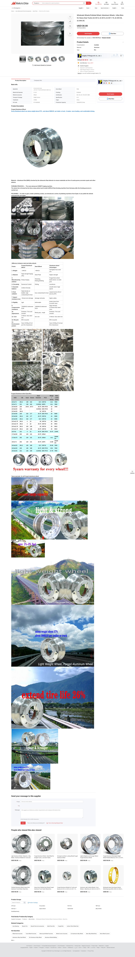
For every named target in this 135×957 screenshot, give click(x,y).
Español (36, 947)
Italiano (59, 947)
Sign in (122, 4)
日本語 (84, 947)
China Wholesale (61, 945)
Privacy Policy (91, 950)
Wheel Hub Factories (17, 933)
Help (96, 8)
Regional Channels (86, 945)
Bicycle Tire (25, 926)
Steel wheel (70, 908)
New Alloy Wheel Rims (91, 933)
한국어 (80, 947)
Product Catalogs (33, 902)
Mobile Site (101, 945)
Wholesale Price (69, 945)
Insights (107, 945)
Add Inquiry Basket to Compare (42, 65)
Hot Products (29, 945)
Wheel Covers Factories (61, 933)
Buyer (87, 8)
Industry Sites (77, 945)
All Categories (16, 8)
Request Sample (106, 37)
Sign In (79, 73)
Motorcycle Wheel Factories (46, 933)
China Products (37, 945)
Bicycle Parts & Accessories (37, 926)
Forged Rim (61, 926)
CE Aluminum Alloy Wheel (77, 933)
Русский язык (53, 947)
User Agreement (76, 950)
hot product (42, 906)
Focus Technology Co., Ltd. (57, 950)
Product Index (94, 945)
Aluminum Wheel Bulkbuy (51, 937)
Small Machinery (15, 911)
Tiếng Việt (103, 947)
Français (47, 947)
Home (12, 11)
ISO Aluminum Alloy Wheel (35, 937)
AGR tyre (13, 908)
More (12, 940)
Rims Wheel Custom (105, 933)
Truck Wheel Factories (31, 933)
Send (23, 823)
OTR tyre (13, 906)
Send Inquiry (88, 33)
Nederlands (70, 947)
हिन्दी (88, 947)
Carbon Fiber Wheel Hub (72, 926)
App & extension (105, 8)
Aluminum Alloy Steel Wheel (19, 937)
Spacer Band (42, 908)
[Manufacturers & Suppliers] (19, 3)
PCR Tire (70, 906)
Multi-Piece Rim (51, 926)
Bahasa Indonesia (111, 947)
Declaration (83, 950)
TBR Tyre (98, 906)
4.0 (104, 83)
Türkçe (98, 947)
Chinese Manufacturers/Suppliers (49, 945)
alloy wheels (98, 908)
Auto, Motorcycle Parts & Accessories (23, 11)
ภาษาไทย (93, 947)
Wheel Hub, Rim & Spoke (44, 11)
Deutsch (64, 947)
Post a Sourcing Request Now (55, 823)
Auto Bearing (15, 926)
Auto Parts (35, 11)
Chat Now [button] (113, 33)
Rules (122, 8)
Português (41, 947)
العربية (76, 947)
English (31, 947)
